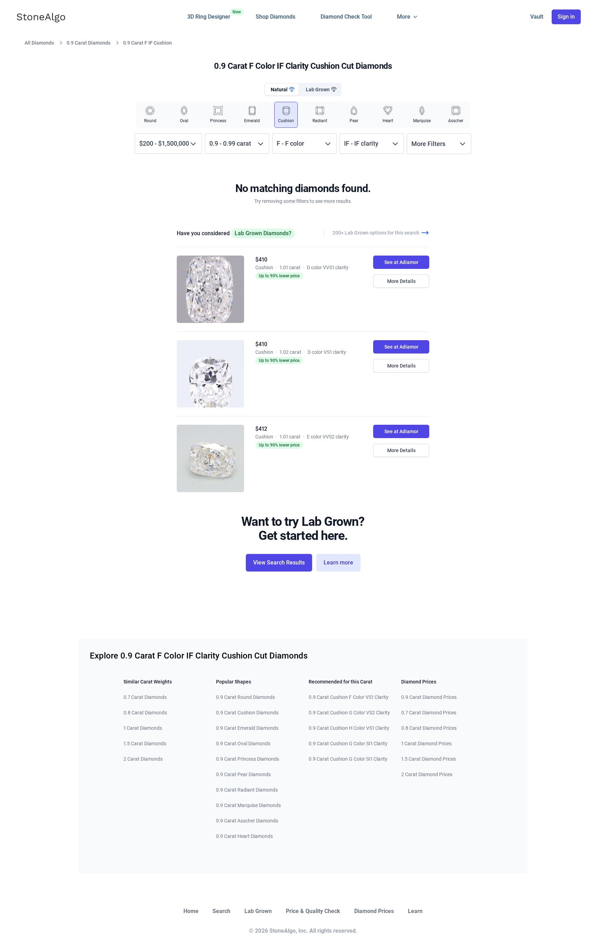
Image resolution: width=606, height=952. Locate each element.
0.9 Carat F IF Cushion (147, 43)
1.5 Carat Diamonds (144, 743)
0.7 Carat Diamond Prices (428, 712)
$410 (261, 259)
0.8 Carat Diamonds (145, 712)
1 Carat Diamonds (142, 728)
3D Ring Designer (208, 14)
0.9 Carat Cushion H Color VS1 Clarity (349, 728)
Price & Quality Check (313, 911)
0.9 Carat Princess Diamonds (247, 759)
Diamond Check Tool (346, 16)
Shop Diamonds (275, 16)
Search (221, 911)
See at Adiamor (401, 262)
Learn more (338, 562)
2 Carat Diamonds (143, 759)
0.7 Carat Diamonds (145, 697)
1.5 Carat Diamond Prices (428, 759)
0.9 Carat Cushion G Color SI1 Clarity (348, 743)
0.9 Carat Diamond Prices (429, 697)
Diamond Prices (374, 911)
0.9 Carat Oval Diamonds (243, 743)
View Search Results (279, 562)
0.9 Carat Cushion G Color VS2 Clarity (349, 712)
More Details (401, 281)
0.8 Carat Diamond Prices (429, 728)
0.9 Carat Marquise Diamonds (248, 805)
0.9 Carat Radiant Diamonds (247, 790)
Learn (415, 911)
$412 (261, 428)
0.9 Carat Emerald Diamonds (247, 728)
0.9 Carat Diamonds (88, 43)
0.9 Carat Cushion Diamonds (247, 712)
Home (190, 911)
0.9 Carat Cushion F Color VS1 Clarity (349, 697)
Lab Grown (258, 911)
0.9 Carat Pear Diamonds (243, 774)
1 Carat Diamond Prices (426, 743)
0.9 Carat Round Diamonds (245, 697)
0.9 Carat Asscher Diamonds (247, 821)
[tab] (282, 89)
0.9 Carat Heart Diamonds (244, 836)
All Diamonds (39, 43)
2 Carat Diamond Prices (426, 774)
